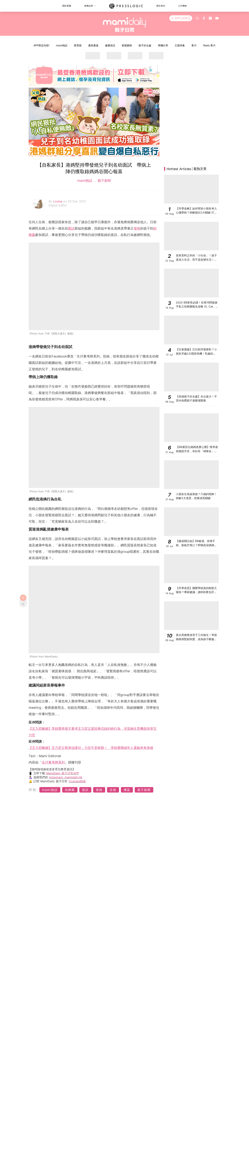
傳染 (127, 790)
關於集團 (66, 5)
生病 (113, 790)
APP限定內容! (41, 45)
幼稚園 (70, 790)
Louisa (58, 201)
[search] (197, 18)
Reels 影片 (209, 45)
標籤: (33, 790)
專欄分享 (163, 45)
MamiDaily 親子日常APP (62, 773)
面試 (71, 228)
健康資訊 (110, 45)
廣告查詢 (160, 5)
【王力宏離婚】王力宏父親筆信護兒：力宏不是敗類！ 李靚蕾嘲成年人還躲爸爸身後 (91, 748)
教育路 (78, 45)
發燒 (137, 228)
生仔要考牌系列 (53, 762)
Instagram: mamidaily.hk (65, 777)
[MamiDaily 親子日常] (124, 24)
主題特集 (180, 45)
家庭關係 (127, 45)
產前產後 (93, 45)
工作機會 (182, 5)
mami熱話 (61, 45)
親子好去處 (145, 45)
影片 (194, 45)
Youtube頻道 (77, 781)
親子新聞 (104, 180)
